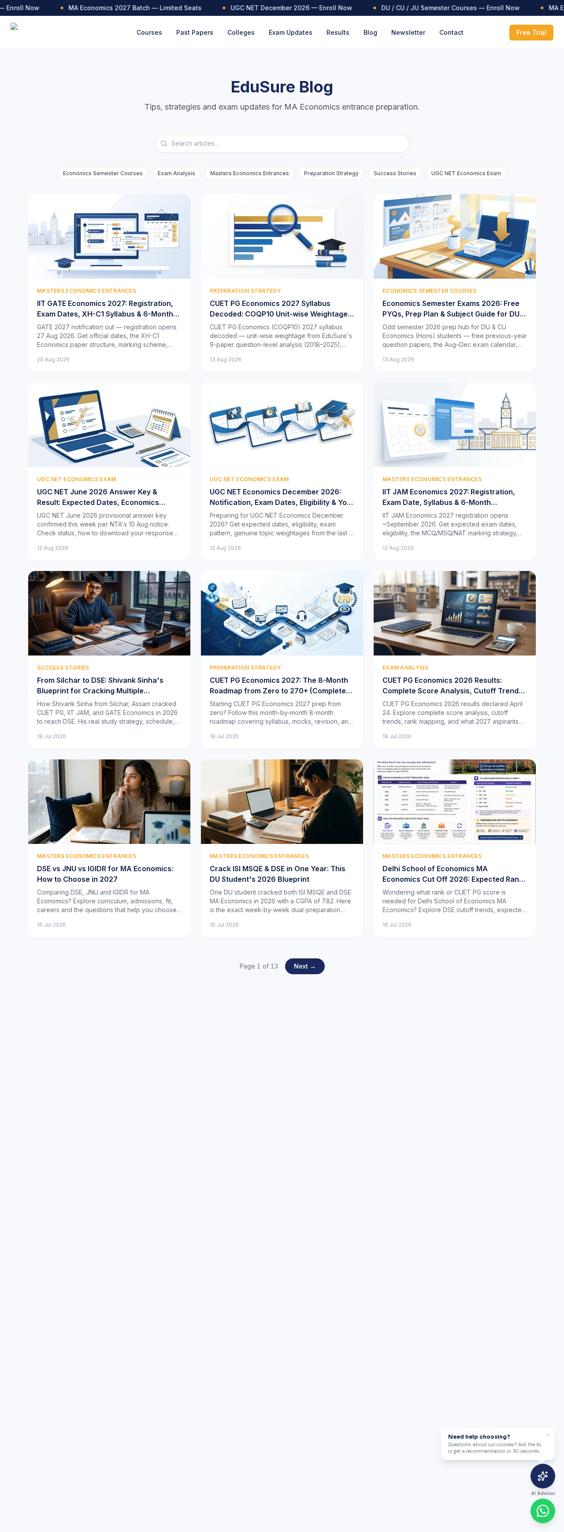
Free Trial (531, 32)
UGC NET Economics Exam (466, 173)
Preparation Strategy (331, 173)
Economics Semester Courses (103, 173)
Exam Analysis (176, 173)
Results (338, 32)
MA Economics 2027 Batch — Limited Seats (124, 7)
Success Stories (395, 173)
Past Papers (194, 32)
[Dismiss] (548, 1435)
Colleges (241, 32)
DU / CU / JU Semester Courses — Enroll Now (440, 7)
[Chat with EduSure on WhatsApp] (543, 1511)
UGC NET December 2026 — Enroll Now (281, 7)
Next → (305, 966)
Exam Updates (290, 32)
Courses (149, 32)
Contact (451, 32)
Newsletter (408, 32)
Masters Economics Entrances (249, 173)
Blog (370, 32)
